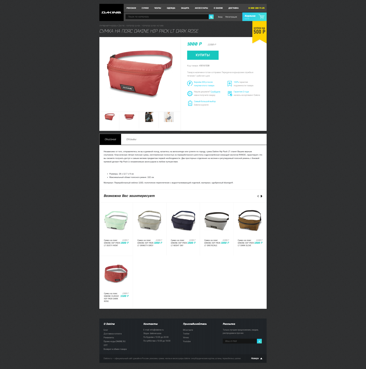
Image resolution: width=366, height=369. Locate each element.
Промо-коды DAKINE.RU (115, 341)
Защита (185, 8)
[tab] (110, 139)
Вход (220, 17)
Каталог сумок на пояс (152, 25)
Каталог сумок (133, 25)
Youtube (187, 341)
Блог (106, 330)
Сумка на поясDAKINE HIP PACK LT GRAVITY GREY (145, 243)
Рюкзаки (131, 8)
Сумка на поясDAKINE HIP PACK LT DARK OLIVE (246, 243)
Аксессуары (201, 8)
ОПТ (106, 345)
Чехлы (157, 8)
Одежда (171, 8)
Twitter (186, 334)
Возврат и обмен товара (115, 349)
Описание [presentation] (110, 139)
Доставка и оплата (113, 334)
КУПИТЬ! (203, 55)
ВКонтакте (188, 330)
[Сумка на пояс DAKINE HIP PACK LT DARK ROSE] (110, 121)
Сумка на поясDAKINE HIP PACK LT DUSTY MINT (112, 243)
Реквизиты (109, 337)
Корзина (250, 17)
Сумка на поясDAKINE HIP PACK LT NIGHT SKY (179, 243)
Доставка (233, 8)
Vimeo (186, 337)
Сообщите (215, 92)
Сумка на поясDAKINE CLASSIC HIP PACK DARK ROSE (111, 297)
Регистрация (231, 17)
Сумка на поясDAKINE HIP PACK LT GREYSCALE (212, 243)
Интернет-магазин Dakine (111, 25)
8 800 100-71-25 (256, 8)
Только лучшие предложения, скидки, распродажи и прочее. (240, 331)
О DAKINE (218, 8)
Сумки (145, 8)
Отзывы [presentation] (131, 139)
